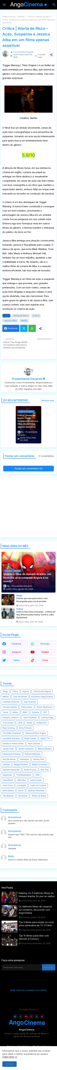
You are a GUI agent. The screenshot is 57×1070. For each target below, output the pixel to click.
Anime (15, 712)
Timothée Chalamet (12, 733)
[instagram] (31, 1016)
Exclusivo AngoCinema (42, 696)
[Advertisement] (28, 506)
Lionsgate (21, 785)
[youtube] (26, 1016)
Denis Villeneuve (44, 707)
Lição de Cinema (38, 785)
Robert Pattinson (32, 754)
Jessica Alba (10, 320)
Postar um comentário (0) (29, 468)
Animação (24, 759)
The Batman (8, 796)
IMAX (25, 712)
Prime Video (26, 707)
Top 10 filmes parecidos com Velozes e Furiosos (34, 937)
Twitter (24, 328)
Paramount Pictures (12, 754)
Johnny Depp (47, 717)
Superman (7, 775)
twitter (16, 660)
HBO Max (21, 780)
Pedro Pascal (30, 769)
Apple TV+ (45, 738)
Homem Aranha (10, 707)
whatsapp (45, 644)
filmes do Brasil (39, 796)
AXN (37, 775)
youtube (45, 652)
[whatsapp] (37, 1016)
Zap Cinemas (30, 702)
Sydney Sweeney (36, 790)
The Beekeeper (23, 775)
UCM (20, 723)
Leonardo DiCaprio (11, 738)
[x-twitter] (20, 1016)
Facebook (13, 328)
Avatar (29, 723)
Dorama (35, 712)
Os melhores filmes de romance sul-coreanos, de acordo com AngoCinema (35, 909)
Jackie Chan (8, 749)
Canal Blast (8, 780)
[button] (47, 4)
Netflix (21, 16)
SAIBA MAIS (8, 1057)
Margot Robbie (21, 764)
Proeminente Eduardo (27, 378)
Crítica (36, 315)
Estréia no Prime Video (13, 743)
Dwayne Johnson (11, 717)
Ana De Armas (9, 759)
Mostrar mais (47, 400)
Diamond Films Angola (35, 733)
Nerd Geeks (8, 790)
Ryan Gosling (9, 728)
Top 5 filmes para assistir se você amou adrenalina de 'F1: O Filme (36, 924)
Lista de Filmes (20, 696)
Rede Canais (30, 738)
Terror (5, 712)
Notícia (25, 691)
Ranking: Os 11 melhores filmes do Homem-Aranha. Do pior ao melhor (37, 895)
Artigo (5, 691)
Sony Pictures (25, 728)
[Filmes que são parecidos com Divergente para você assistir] (8, 599)
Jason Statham (30, 717)
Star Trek (45, 769)
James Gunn (36, 780)
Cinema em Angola (42, 691)
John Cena (8, 785)
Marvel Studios (45, 749)
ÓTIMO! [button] (9, 1064)
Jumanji (6, 764)
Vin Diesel (22, 796)
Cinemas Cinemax (11, 702)
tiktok (45, 660)
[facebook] (15, 1016)
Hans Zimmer (34, 743)
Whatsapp (32, 328)
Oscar (21, 790)
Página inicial (9, 16)
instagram (16, 652)
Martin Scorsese (39, 764)
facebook (16, 644)
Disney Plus (38, 759)
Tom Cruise (8, 723)
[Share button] (40, 328)
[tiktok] (42, 1016)
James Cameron (26, 749)
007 (45, 712)
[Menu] (4, 4)
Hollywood (41, 723)
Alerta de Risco (20, 315)
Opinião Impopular (11, 769)
